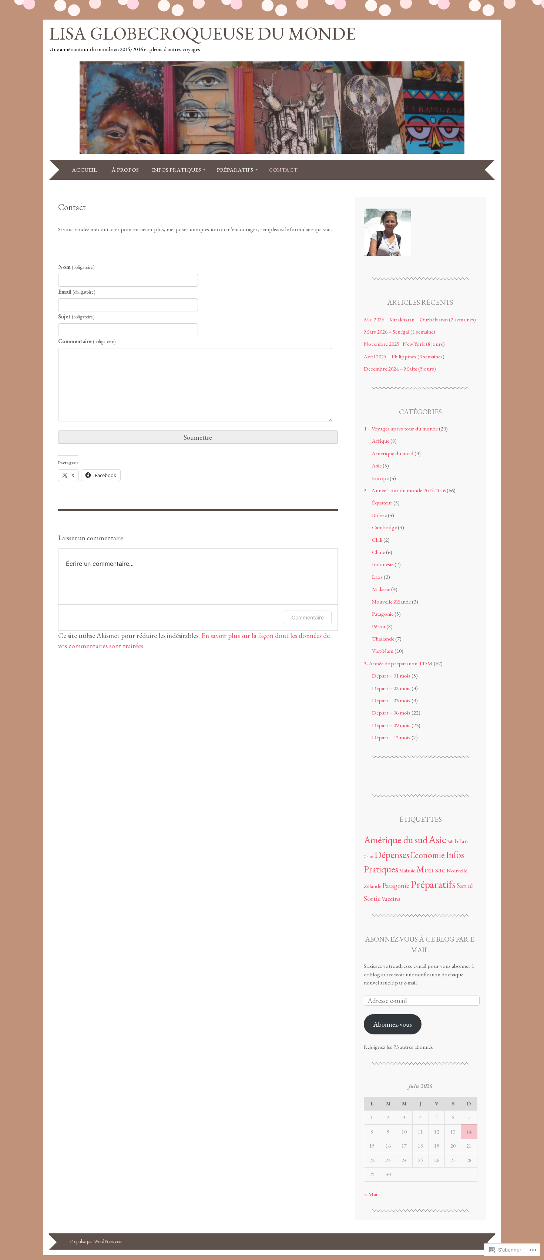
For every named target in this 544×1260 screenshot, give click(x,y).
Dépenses (392, 854)
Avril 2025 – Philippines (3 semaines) (404, 356)
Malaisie (381, 589)
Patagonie (382, 614)
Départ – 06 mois (391, 712)
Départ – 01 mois (391, 675)
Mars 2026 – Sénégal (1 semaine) (399, 331)
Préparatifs (235, 169)
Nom (76, 267)
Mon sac (431, 869)
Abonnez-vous (392, 1024)
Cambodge (384, 527)
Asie (377, 465)
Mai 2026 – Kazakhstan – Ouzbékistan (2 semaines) (420, 319)
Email (76, 291)
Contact (283, 169)
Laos (377, 577)
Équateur (382, 502)
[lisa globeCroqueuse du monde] (272, 154)
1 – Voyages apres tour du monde (401, 428)
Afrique (380, 441)
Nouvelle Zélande (391, 601)
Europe (380, 478)
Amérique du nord (392, 453)
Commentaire (86, 341)
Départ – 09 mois (391, 725)
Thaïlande (383, 638)
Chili (377, 540)
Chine (378, 552)
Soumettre (198, 437)
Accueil (85, 169)
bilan (461, 841)
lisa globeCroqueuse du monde (202, 33)
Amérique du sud (395, 840)
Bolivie (379, 515)
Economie (427, 855)
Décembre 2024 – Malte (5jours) (400, 368)
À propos (125, 169)
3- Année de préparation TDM (398, 663)
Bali (450, 841)
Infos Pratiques (176, 169)
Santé (465, 885)
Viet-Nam (382, 651)
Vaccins (391, 899)
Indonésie (382, 564)
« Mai (370, 1194)
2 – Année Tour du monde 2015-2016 (405, 490)
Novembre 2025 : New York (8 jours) (404, 344)
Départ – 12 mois (391, 737)
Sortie (372, 898)
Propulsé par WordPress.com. (97, 1241)
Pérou (378, 626)
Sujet (76, 316)
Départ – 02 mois (391, 688)
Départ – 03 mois (391, 700)
